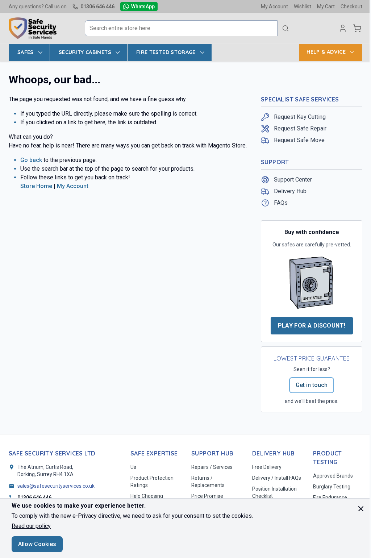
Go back (31, 160)
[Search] (285, 28)
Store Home (36, 186)
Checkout (351, 6)
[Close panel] (361, 509)
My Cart (326, 6)
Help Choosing (146, 496)
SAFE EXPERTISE (154, 453)
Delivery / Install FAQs (276, 478)
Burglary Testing (331, 487)
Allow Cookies (37, 544)
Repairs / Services (212, 467)
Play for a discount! (312, 325)
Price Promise (207, 496)
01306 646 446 (97, 6)
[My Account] (342, 28)
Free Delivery (267, 467)
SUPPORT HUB (212, 453)
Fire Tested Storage (166, 52)
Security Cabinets (85, 52)
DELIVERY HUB (273, 453)
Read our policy (31, 525)
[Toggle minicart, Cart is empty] (357, 28)
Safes (25, 52)
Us (133, 467)
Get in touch (312, 385)
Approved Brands (333, 476)
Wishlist (302, 6)
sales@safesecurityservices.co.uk (56, 486)
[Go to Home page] (33, 28)
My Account (274, 6)
